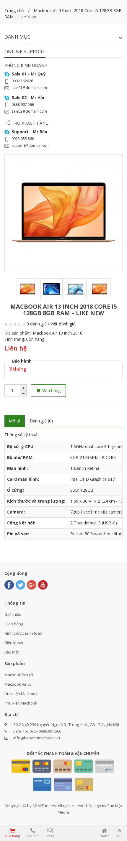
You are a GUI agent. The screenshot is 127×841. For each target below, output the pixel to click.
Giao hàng (13, 623)
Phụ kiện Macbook (20, 703)
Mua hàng (50, 390)
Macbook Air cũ (18, 684)
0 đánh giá (37, 324)
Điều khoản (14, 642)
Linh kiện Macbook (21, 693)
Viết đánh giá (63, 324)
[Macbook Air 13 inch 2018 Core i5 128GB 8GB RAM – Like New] (63, 213)
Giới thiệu (12, 614)
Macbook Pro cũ (18, 674)
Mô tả (14, 421)
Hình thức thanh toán (23, 633)
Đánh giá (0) (41, 421)
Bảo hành (22, 361)
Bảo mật (11, 652)
